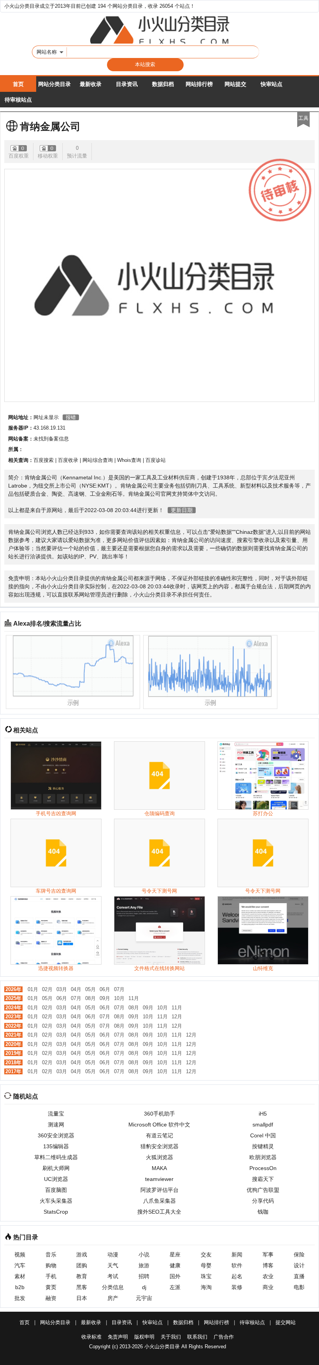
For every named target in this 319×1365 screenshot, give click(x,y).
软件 (236, 1265)
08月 (90, 998)
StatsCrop (56, 1212)
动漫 (112, 1254)
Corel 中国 (263, 1135)
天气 (112, 1265)
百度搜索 (43, 460)
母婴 (206, 1265)
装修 (236, 1287)
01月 (33, 989)
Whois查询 (129, 460)
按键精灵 (263, 1146)
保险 (299, 1254)
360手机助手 (159, 1114)
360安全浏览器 (56, 1135)
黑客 (81, 1287)
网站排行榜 (199, 84)
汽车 (19, 1265)
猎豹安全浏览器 (159, 1146)
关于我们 (171, 1337)
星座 (175, 1254)
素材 (19, 1276)
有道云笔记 (159, 1135)
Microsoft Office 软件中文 (159, 1124)
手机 (51, 1276)
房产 (112, 1298)
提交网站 (285, 1322)
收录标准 (91, 1337)
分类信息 (113, 1287)
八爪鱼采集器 (159, 1201)
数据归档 (163, 84)
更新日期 (182, 510)
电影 (299, 1287)
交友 (206, 1254)
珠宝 (206, 1276)
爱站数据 (221, 532)
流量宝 (56, 1114)
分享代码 (263, 1201)
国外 (175, 1276)
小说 (143, 1254)
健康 (175, 1265)
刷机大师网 (56, 1168)
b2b (20, 1287)
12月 (177, 1016)
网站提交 (235, 84)
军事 (268, 1254)
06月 (105, 989)
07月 (119, 989)
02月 (47, 989)
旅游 (143, 1265)
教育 (81, 1276)
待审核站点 (18, 99)
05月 (90, 989)
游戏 (81, 1254)
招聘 (143, 1276)
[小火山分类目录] (159, 30)
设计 (299, 1265)
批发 (19, 1298)
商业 (268, 1287)
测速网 (56, 1124)
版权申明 (144, 1337)
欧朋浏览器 (263, 1157)
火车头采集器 (56, 1201)
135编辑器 (56, 1146)
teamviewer (159, 1179)
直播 (299, 1276)
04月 (76, 989)
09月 (105, 998)
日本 (81, 1298)
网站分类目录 (54, 84)
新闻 (236, 1254)
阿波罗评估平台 (159, 1190)
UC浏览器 (56, 1179)
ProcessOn (263, 1168)
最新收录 (91, 84)
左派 (175, 1287)
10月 (119, 998)
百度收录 (68, 460)
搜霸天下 (263, 1179)
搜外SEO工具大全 (159, 1212)
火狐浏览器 (159, 1157)
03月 (61, 989)
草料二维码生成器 (56, 1157)
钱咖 (263, 1212)
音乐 (51, 1254)
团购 (81, 1265)
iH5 (263, 1114)
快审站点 (271, 84)
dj (144, 1287)
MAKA (159, 1168)
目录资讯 (127, 84)
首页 (18, 84)
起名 (236, 1276)
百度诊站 (155, 460)
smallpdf (262, 1124)
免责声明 (118, 1337)
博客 (268, 1265)
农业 (268, 1276)
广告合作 (224, 1337)
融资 (51, 1298)
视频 (19, 1254)
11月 (133, 998)
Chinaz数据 (250, 532)
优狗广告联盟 (263, 1190)
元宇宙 (144, 1298)
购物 (51, 1265)
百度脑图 (56, 1190)
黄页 (51, 1287)
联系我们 (197, 1337)
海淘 (206, 1287)
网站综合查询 (97, 460)
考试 (112, 1276)
